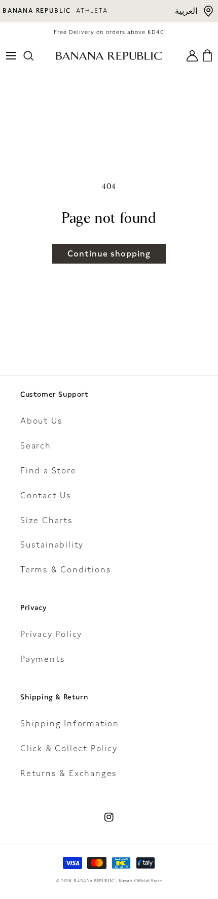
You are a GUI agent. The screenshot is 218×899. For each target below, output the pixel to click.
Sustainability (52, 545)
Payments (42, 659)
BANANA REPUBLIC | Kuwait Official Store (118, 881)
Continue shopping (109, 254)
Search (35, 446)
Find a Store (48, 470)
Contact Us (45, 495)
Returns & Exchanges (68, 773)
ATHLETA (92, 10)
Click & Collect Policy (69, 748)
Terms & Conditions (65, 569)
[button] (11, 56)
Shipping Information (69, 723)
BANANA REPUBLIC (37, 10)
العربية (186, 11)
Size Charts (46, 520)
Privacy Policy (51, 634)
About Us (41, 421)
